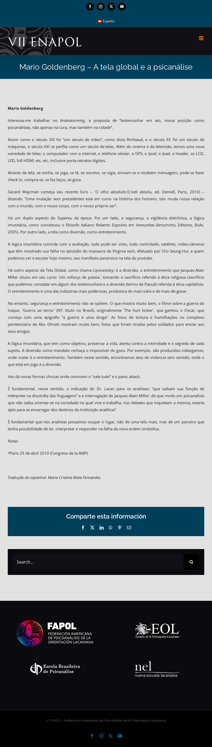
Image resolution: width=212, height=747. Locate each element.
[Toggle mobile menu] (201, 38)
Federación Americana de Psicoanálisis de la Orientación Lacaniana (115, 720)
